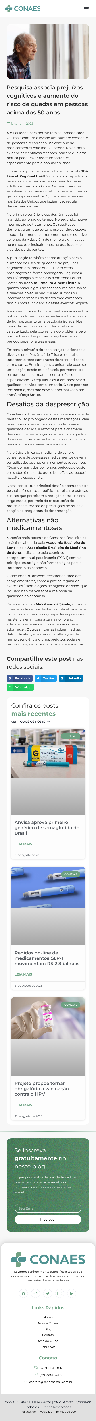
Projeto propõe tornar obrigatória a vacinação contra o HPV (42, 1089)
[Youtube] (59, 1293)
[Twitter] (47, 1293)
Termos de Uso (66, 1411)
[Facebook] (23, 1293)
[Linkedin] (71, 1293)
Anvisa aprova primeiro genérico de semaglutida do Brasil (47, 828)
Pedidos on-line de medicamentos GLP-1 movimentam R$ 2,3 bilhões (47, 958)
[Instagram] (35, 1293)
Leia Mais (23, 844)
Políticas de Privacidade (36, 1411)
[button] (86, 8)
